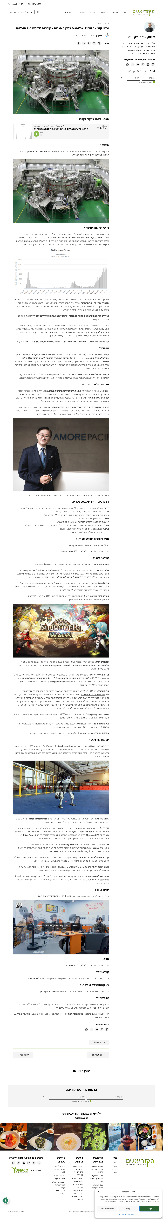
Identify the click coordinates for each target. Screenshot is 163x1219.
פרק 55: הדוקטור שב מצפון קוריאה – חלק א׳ (96, 1178)
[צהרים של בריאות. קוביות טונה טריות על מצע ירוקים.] (149, 1137)
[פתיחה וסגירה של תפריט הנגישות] (6, 1200)
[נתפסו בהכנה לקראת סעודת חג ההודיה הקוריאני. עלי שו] (95, 1137)
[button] (98, 1191)
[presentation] (159, 1136)
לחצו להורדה (101, 1017)
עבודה (59, 1007)
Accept (149, 1208)
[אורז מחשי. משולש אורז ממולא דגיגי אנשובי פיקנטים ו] (40, 1137)
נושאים (92, 12)
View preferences (107, 1208)
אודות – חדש (123, 1214)
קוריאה (82, 12)
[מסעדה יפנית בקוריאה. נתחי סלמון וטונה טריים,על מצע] (13, 1137)
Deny (128, 1208)
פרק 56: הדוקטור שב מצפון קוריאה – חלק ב (96, 1169)
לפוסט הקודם (97, 1054)
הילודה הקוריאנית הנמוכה (93, 694)
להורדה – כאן (67, 551)
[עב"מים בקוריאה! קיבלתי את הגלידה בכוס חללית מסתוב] (122, 1137)
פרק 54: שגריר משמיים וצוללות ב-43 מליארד (97, 1188)
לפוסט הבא (24, 1054)
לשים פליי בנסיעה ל (70, 1007)
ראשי (125, 12)
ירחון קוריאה (103, 23)
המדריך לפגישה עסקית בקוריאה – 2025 (59, 1169)
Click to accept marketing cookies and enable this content (61, 787)
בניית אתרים (20, 1212)
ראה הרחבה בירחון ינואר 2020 (62, 851)
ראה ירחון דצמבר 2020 (80, 358)
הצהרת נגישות (132, 1214)
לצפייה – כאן (33, 978)
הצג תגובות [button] (99, 1042)
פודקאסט (104, 12)
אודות (115, 12)
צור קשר (67, 12)
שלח (123, 77)
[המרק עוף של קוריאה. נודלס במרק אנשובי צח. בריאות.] (68, 1137)
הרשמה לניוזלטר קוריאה (23, 12)
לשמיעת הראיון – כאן (49, 991)
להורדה (69, 965)
